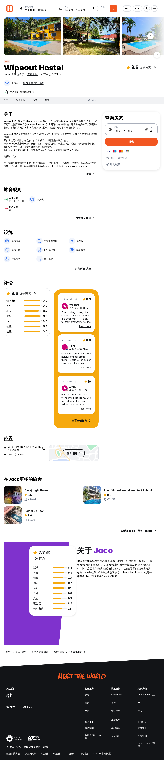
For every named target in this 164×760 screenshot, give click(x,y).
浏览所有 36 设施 (33, 83)
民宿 (87, 711)
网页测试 (69, 753)
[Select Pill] (147, 8)
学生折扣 (115, 736)
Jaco (7, 74)
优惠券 (44, 753)
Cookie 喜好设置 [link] (102, 753)
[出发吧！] (113, 8)
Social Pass (117, 694)
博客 (113, 703)
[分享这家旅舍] (157, 55)
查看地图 (32, 74)
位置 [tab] (35, 100)
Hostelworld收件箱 (146, 745)
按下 (140, 703)
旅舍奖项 (115, 719)
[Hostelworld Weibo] (9, 695)
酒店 (87, 703)
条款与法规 (31, 753)
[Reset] (51, 8)
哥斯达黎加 (17, 74)
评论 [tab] (47, 100)
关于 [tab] (6, 100)
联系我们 (89, 728)
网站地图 (83, 753)
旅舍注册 (142, 728)
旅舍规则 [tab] (20, 100)
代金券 (56, 753)
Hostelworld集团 (146, 694)
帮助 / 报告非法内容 (94, 736)
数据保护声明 (13, 753)
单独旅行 (115, 728)
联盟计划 (142, 736)
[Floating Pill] (150, 36)
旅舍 (7, 61)
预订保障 (115, 711)
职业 (140, 711)
